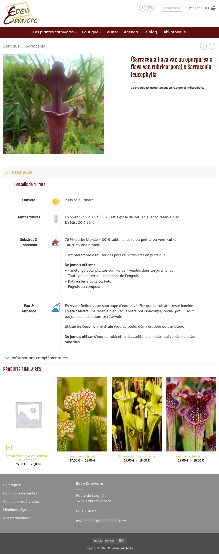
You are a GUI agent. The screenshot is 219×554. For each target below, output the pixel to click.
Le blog (150, 32)
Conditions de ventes (20, 493)
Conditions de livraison (21, 502)
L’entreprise (12, 485)
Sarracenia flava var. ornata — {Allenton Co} (28, 458)
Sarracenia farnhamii (190, 456)
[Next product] (203, 46)
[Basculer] (7, 172)
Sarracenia (35, 46)
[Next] (215, 425)
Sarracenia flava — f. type (136, 456)
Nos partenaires (16, 518)
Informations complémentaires (40, 358)
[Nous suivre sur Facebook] (142, 8)
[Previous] (3, 425)
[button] (171, 8)
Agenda (131, 32)
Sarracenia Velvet (82, 456)
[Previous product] (212, 46)
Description (22, 172)
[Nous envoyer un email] (150, 8)
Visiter (112, 32)
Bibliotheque (174, 32)
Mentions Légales (17, 510)
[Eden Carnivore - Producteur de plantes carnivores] (24, 13)
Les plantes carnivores (53, 32)
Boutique (90, 32)
